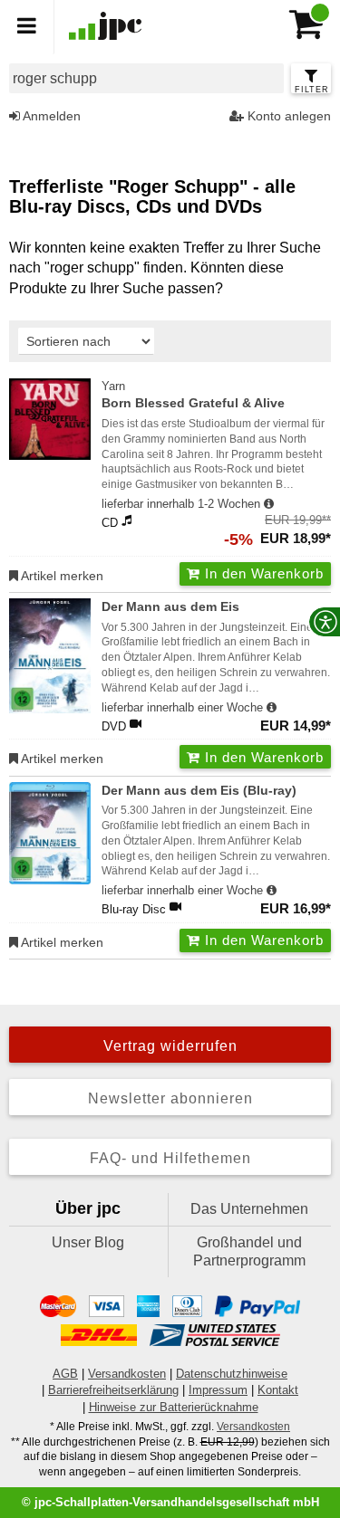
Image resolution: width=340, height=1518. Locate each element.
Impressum (218, 1390)
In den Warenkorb (262, 573)
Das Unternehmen (249, 1209)
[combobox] (146, 78)
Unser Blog (88, 1242)
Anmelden (50, 116)
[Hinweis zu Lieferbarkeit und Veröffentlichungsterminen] (269, 504)
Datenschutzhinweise (231, 1373)
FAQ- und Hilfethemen (170, 1158)
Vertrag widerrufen (170, 1046)
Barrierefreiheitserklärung (113, 1390)
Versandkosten (127, 1373)
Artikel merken (60, 575)
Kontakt (277, 1390)
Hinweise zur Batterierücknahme (173, 1407)
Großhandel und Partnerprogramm (249, 1251)
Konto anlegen (287, 116)
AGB (65, 1373)
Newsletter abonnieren (170, 1098)
